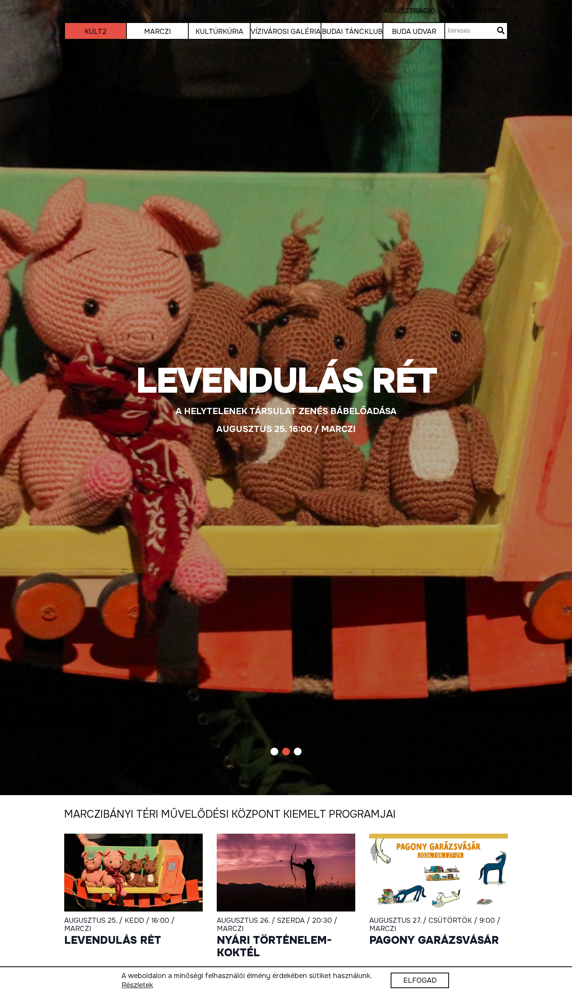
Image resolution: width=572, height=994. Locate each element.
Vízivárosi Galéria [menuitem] (286, 31)
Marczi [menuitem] (157, 31)
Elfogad (420, 980)
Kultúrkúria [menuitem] (219, 31)
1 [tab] (274, 751)
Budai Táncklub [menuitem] (352, 31)
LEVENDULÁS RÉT (112, 940)
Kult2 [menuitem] (95, 31)
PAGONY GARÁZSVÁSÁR (434, 940)
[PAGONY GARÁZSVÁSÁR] (438, 872)
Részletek (137, 985)
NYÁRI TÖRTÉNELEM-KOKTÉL (274, 946)
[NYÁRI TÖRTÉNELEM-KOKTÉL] (286, 872)
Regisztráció (409, 11)
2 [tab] (286, 751)
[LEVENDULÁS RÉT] (286, 397)
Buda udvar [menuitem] (414, 31)
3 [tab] (298, 751)
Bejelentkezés (470, 11)
